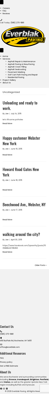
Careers (6, 8)
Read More (7, 123)
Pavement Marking (16, 72)
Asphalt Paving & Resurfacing (21, 64)
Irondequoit (23, 379)
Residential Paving (16, 77)
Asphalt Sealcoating (17, 69)
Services (6, 59)
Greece (12, 379)
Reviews (6, 13)
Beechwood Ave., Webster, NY (24, 204)
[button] (1, 388)
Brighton (34, 379)
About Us (7, 82)
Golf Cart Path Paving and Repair (23, 74)
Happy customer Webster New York (21, 140)
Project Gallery (9, 80)
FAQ (4, 10)
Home (5, 56)
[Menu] (1, 2)
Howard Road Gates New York (21, 172)
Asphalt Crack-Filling (17, 66)
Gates (7, 382)
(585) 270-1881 (17, 22)
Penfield (44, 379)
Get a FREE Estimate (9, 366)
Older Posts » (40, 265)
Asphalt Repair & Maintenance (21, 61)
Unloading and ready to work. (20, 105)
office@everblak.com (10, 347)
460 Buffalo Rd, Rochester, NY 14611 (15, 340)
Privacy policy (6, 362)
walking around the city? (21, 234)
